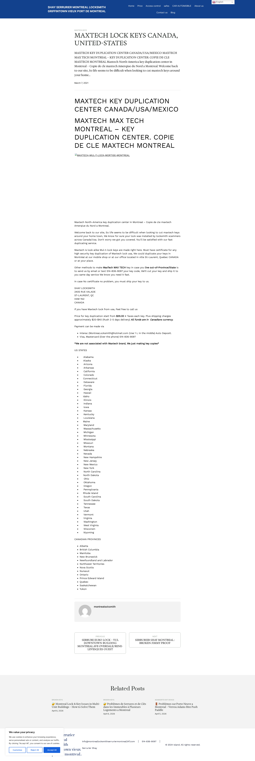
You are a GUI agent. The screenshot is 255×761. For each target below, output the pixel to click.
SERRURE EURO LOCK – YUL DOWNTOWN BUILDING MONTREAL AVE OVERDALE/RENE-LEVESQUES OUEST (100, 644)
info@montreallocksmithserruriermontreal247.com (108, 741)
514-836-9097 (149, 741)
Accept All (51, 750)
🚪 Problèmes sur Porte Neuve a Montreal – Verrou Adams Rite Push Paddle (176, 707)
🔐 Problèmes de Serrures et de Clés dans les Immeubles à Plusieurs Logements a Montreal (124, 707)
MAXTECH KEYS (80, 30)
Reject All (35, 750)
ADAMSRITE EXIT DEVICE (164, 700)
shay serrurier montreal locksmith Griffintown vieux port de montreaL (66, 744)
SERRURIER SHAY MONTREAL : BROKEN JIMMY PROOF (155, 641)
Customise (17, 750)
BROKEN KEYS (57, 700)
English (219, 2)
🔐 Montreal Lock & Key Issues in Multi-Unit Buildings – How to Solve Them (76, 705)
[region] (34, 742)
